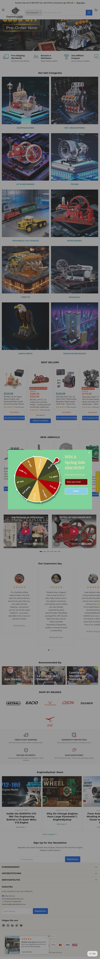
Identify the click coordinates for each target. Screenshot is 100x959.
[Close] (89, 453)
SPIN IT (76, 491)
